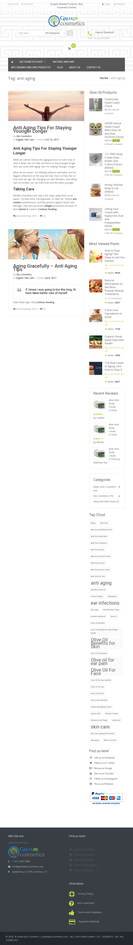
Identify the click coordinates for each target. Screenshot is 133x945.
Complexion (112, 596)
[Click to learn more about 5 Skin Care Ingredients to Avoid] (95, 315)
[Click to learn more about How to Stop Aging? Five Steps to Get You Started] (95, 255)
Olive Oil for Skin (97, 693)
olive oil (113, 616)
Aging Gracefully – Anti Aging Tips (45, 267)
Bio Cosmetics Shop (31, 62)
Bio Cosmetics (101, 495)
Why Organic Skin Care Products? (31, 67)
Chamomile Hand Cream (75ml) (112, 102)
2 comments (115, 298)
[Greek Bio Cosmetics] (66, 21)
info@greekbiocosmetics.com (27, 866)
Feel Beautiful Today (111, 610)
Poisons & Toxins (111, 713)
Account (14, 4)
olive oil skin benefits (99, 700)
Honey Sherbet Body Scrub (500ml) (114, 188)
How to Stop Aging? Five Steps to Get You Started (115, 256)
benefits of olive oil (98, 590)
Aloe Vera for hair (98, 563)
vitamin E (23, 209)
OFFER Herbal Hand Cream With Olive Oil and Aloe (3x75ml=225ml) (114, 130)
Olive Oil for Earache (99, 653)
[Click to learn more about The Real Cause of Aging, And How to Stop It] (95, 368)
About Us (74, 67)
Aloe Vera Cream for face (101, 556)
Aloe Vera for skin (98, 576)
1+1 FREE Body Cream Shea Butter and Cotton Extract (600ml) (113, 161)
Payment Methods (89, 921)
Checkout (28, 4)
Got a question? (86, 902)
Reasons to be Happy (99, 720)
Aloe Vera (104, 523)
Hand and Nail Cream (104, 501)
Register (121, 4)
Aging (93, 523)
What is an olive (110, 740)
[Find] (69, 33)
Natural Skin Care (63, 62)
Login (107, 4)
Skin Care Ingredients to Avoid (102, 734)
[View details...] (95, 104)
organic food (95, 713)
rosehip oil (116, 720)
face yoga (94, 610)
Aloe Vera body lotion (99, 536)
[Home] (12, 62)
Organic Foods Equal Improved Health (114, 340)
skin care (100, 726)
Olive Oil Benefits (98, 623)
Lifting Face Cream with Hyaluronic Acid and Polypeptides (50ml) (114, 217)
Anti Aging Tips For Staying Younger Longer (42, 129)
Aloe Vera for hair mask (100, 570)
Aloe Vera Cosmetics (99, 543)
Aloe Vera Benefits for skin (101, 530)
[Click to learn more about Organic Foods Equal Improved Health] (95, 341)
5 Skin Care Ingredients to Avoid (113, 313)
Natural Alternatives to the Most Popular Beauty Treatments (114, 287)
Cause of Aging (97, 596)
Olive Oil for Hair (97, 687)
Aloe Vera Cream (97, 550)
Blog (60, 67)
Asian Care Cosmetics (104, 486)
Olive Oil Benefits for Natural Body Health (104, 631)
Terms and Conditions (90, 912)
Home (104, 78)
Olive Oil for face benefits (101, 680)
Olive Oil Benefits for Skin (103, 643)
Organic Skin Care (25, 139)
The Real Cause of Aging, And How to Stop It (114, 366)
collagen (48, 205)
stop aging (95, 740)
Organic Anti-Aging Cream (101, 707)
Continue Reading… (48, 209)
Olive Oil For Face (103, 672)
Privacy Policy (85, 893)
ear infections (105, 603)
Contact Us (93, 67)
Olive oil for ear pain (102, 661)
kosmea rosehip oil (98, 616)
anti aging (101, 583)
